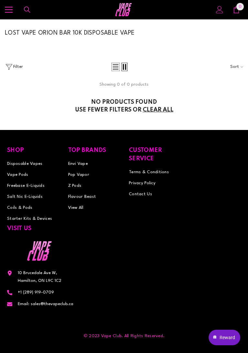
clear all (158, 110)
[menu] (9, 10)
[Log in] (219, 9)
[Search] (27, 10)
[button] (115, 67)
